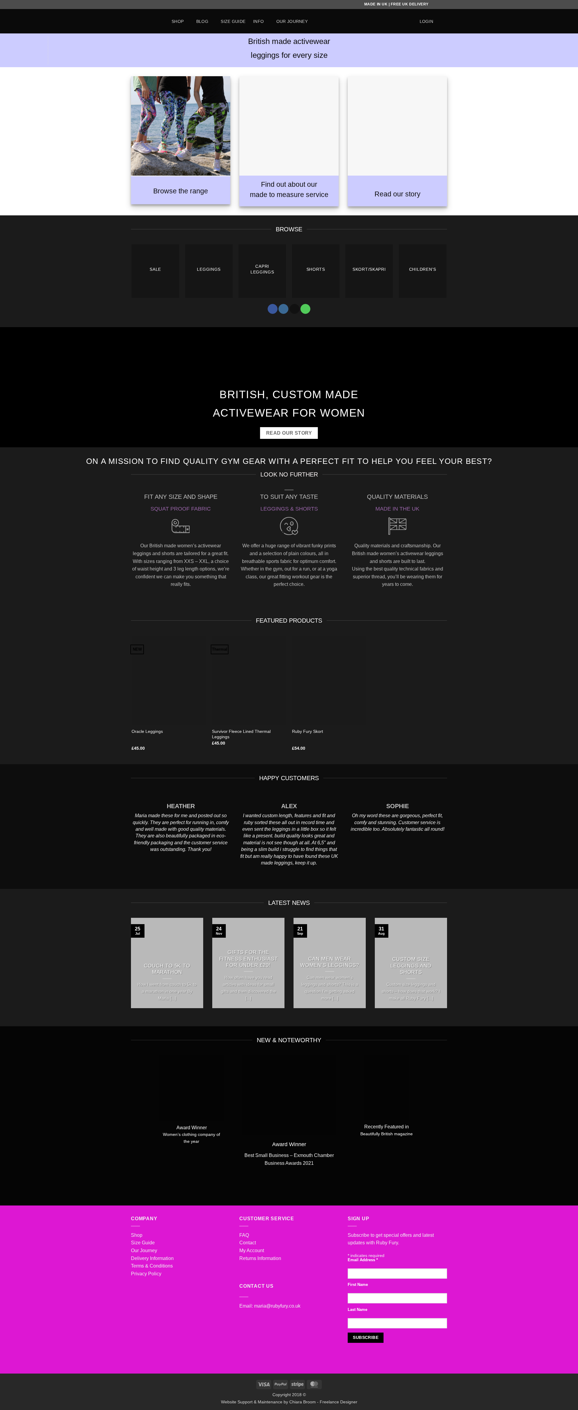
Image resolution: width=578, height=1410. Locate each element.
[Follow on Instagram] (283, 309)
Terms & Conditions (152, 1265)
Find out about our (289, 184)
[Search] (409, 21)
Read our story (397, 194)
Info (258, 21)
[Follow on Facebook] (273, 309)
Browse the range (180, 191)
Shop (178, 21)
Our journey (292, 21)
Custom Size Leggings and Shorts (410, 965)
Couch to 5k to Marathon (167, 969)
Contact (247, 1242)
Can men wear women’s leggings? (329, 962)
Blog (202, 21)
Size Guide (143, 1242)
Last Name (357, 1310)
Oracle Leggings (147, 731)
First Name (358, 1285)
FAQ (244, 1235)
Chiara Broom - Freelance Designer (323, 1401)
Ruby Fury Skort (307, 731)
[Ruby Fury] (147, 21)
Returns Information (260, 1258)
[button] (426, 21)
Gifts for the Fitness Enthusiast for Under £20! (248, 958)
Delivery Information (152, 1258)
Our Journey (144, 1250)
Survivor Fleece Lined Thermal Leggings (241, 734)
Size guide (233, 21)
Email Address (363, 1260)
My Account (251, 1250)
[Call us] (305, 309)
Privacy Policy (146, 1273)
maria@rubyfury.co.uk (277, 1305)
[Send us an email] (295, 309)
